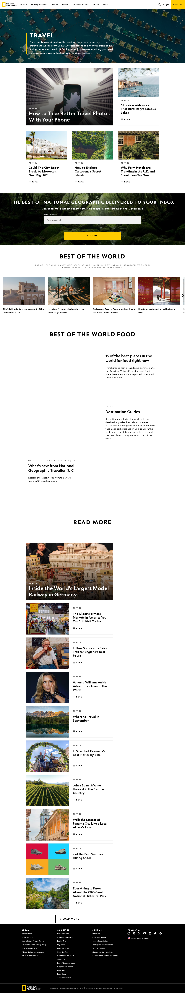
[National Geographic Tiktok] (155, 933)
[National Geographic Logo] (31, 990)
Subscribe (96, 934)
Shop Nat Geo (62, 952)
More (105, 4)
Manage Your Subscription (102, 945)
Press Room (61, 974)
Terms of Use (27, 934)
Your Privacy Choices (30, 956)
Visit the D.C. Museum (65, 956)
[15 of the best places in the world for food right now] (92, 367)
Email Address (50, 214)
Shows (96, 4)
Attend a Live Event (65, 937)
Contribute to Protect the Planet (105, 956)
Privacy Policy (27, 937)
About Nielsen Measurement (33, 952)
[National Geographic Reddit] (160, 933)
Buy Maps (61, 945)
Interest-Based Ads (29, 948)
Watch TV (61, 959)
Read (127, 119)
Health (65, 4)
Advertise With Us (64, 978)
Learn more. (115, 267)
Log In (166, 4)
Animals (23, 4)
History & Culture (39, 4)
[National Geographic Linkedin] (150, 933)
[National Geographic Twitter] (139, 933)
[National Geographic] (9, 4)
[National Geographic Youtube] (144, 933)
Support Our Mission (65, 967)
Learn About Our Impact (66, 963)
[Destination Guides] (92, 424)
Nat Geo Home (63, 934)
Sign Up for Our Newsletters (103, 952)
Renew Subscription (100, 941)
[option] (24, 295)
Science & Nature (81, 4)
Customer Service (99, 937)
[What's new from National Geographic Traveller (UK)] (92, 473)
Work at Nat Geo (99, 948)
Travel (55, 4)
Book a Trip (61, 941)
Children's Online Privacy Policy (34, 945)
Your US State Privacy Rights (33, 941)
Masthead (61, 970)
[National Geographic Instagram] (128, 933)
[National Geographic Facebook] (134, 933)
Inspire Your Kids (63, 948)
